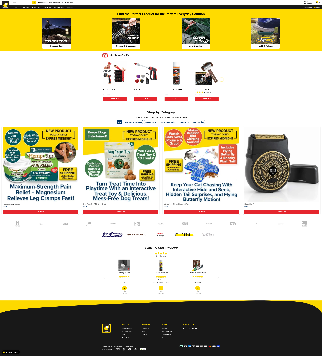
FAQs (143, 331)
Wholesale (165, 338)
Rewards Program (167, 331)
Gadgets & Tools (150, 122)
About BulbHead (127, 328)
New (119, 122)
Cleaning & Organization (133, 122)
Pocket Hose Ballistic (110, 90)
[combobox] (23, 2)
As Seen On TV (184, 122)
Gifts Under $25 (198, 122)
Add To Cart (40, 211)
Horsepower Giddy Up (202, 90)
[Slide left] (100, 79)
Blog (123, 335)
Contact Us (145, 335)
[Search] (34, 2)
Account (164, 328)
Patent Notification (127, 338)
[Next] (218, 278)
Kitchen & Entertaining (167, 122)
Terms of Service (107, 347)
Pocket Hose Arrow (140, 90)
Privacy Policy (118, 347)
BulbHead (109, 349)
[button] (15, 7)
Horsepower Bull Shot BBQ (173, 90)
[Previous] (104, 278)
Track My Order (166, 335)
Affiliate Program (127, 331)
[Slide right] (221, 79)
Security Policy (129, 347)
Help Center (70, 2)
